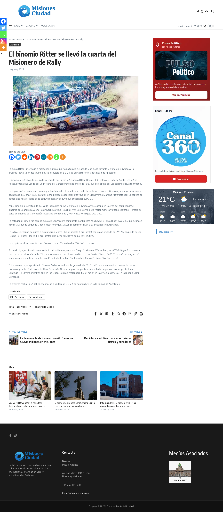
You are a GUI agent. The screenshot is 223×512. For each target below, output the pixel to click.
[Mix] (50, 157)
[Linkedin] (31, 157)
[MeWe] (44, 157)
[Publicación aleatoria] (205, 26)
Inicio (11, 39)
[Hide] (1, 53)
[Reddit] (24, 157)
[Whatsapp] (56, 157)
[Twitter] (18, 157)
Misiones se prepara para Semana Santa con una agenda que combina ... (75, 404)
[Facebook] (12, 157)
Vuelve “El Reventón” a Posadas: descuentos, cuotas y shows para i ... (27, 404)
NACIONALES (32, 26)
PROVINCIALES (48, 26)
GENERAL (20, 39)
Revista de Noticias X (125, 506)
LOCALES (18, 26)
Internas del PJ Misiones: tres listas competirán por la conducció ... (118, 404)
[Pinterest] (37, 157)
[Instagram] (3, 41)
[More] (63, 157)
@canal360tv (166, 231)
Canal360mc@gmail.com (75, 493)
